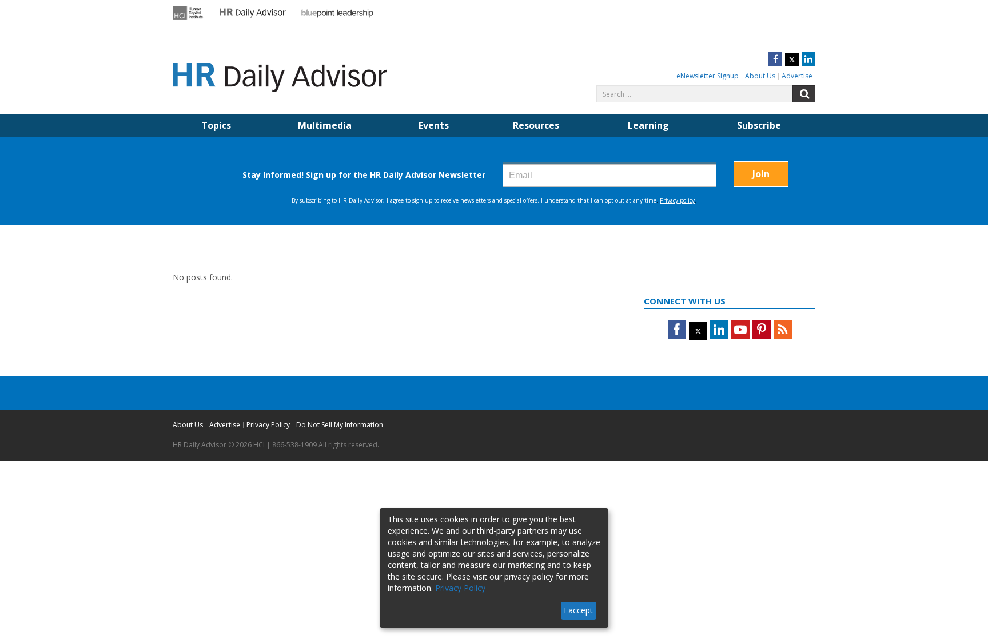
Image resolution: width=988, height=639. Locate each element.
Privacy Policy (268, 425)
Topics (216, 125)
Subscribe (759, 125)
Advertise (797, 76)
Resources (536, 125)
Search (803, 93)
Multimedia (325, 125)
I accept (578, 610)
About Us (760, 76)
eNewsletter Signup (707, 76)
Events (434, 125)
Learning (648, 125)
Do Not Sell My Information (339, 425)
